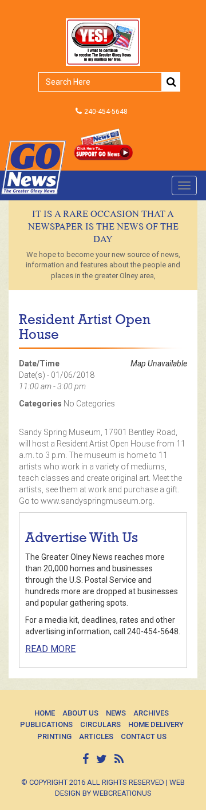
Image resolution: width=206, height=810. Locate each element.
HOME (44, 713)
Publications (46, 724)
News (116, 713)
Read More (50, 648)
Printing (54, 736)
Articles (96, 736)
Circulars (100, 724)
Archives (151, 713)
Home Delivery (156, 724)
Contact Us (144, 736)
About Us (80, 713)
